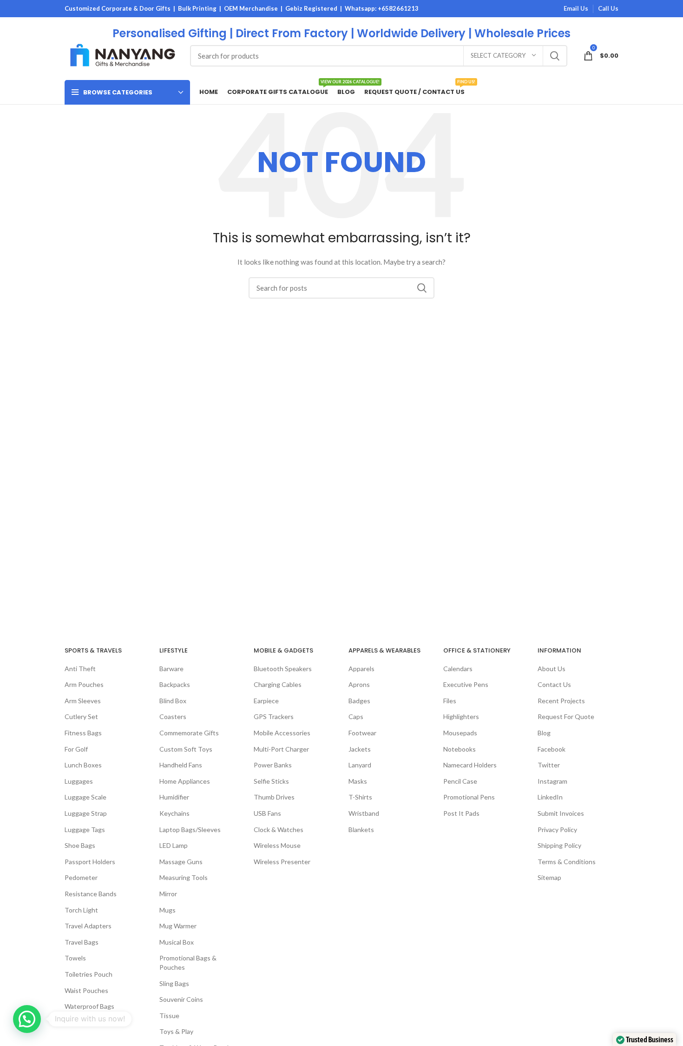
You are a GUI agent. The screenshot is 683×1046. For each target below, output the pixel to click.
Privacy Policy (557, 829)
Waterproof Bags (89, 1006)
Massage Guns (181, 862)
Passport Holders (90, 862)
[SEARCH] (554, 56)
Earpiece (266, 701)
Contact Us (554, 684)
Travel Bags (82, 942)
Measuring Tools (183, 877)
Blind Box (172, 701)
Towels (75, 958)
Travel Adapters (88, 926)
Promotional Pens (469, 797)
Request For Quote (566, 716)
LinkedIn (550, 797)
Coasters (172, 716)
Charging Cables (278, 684)
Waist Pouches (86, 990)
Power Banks (273, 765)
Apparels (361, 669)
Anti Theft (80, 669)
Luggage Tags (85, 829)
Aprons (359, 684)
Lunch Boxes (83, 765)
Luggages (79, 781)
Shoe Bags (80, 845)
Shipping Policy (559, 845)
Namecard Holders (470, 765)
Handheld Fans (180, 765)
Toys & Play (176, 1031)
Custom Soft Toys (185, 749)
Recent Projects (561, 701)
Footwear (362, 733)
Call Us (608, 8)
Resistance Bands (91, 894)
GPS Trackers (274, 716)
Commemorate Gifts (189, 733)
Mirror (168, 894)
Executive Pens (465, 684)
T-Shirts (360, 797)
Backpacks (174, 684)
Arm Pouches (84, 684)
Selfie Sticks (271, 781)
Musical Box (176, 942)
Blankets (361, 829)
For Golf (76, 749)
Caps (355, 716)
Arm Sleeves (83, 701)
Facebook (551, 749)
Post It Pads (461, 813)
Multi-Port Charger (281, 749)
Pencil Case (460, 781)
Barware (171, 669)
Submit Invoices (561, 813)
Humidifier (174, 797)
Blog (544, 733)
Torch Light (81, 910)
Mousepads (460, 733)
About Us (551, 669)
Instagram (552, 781)
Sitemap (549, 877)
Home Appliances (184, 781)
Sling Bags (174, 983)
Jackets (359, 749)
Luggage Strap (86, 813)
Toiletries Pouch (88, 974)
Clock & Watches (278, 829)
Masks (357, 781)
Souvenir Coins (181, 999)
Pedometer (81, 877)
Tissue (169, 1015)
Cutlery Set (81, 716)
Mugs (167, 910)
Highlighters (461, 716)
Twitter (549, 765)
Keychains (174, 813)
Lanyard (359, 765)
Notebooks (459, 749)
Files (449, 701)
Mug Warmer (178, 926)
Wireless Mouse (277, 845)
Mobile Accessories (282, 733)
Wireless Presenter (282, 862)
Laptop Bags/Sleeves (190, 829)
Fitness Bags (83, 733)
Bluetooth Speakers (283, 669)
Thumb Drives (274, 797)
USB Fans (267, 813)
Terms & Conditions (567, 862)
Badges (359, 701)
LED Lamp (173, 845)
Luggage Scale (85, 797)
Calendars (458, 669)
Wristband (363, 813)
